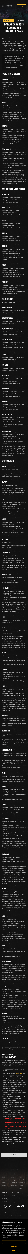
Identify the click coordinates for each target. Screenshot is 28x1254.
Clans (3, 1195)
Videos (21, 1185)
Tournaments (5, 1180)
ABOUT (12, 1177)
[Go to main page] (9, 6)
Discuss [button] (15, 1154)
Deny (14, 1242)
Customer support (18, 1215)
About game (14, 1180)
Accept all (14, 1246)
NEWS (3, 1177)
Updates (4, 1182)
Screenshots (22, 1180)
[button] (3, 11)
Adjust (14, 1250)
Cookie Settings (7, 1215)
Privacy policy (18, 1212)
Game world (14, 1182)
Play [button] (21, 6)
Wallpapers (22, 1182)
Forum (3, 1201)
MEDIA (21, 1177)
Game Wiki (4, 1198)
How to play (14, 1185)
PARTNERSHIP (15, 1193)
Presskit (14, 1195)
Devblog (4, 1185)
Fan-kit (21, 1188)
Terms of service (8, 1212)
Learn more (5, 1237)
